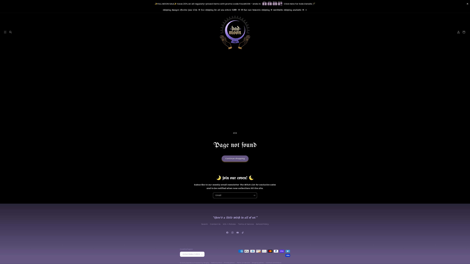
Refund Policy (262, 224)
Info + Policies (229, 224)
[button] (5, 32)
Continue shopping (235, 158)
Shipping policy (258, 263)
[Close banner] (467, 4)
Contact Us (215, 224)
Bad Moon (190, 263)
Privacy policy (229, 263)
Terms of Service (246, 224)
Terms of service (243, 263)
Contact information (274, 263)
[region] (235, 4)
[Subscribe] (254, 195)
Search (204, 224)
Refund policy (216, 263)
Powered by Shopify (201, 263)
